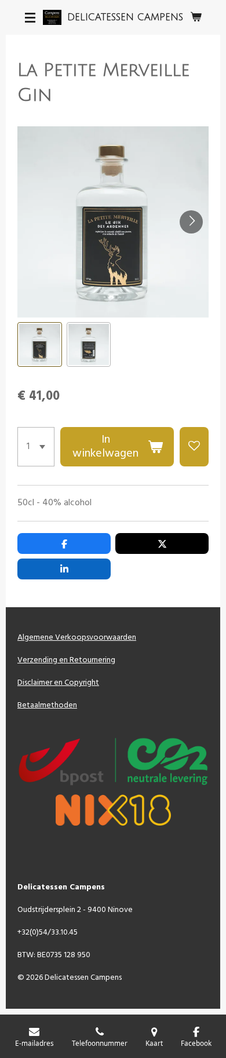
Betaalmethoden (47, 705)
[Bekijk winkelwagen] (196, 17)
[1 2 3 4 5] (35, 446)
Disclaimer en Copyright (58, 682)
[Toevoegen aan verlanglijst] (194, 446)
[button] (39, 344)
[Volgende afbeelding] (191, 222)
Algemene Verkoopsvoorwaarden (76, 637)
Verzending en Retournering (66, 660)
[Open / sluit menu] (30, 17)
